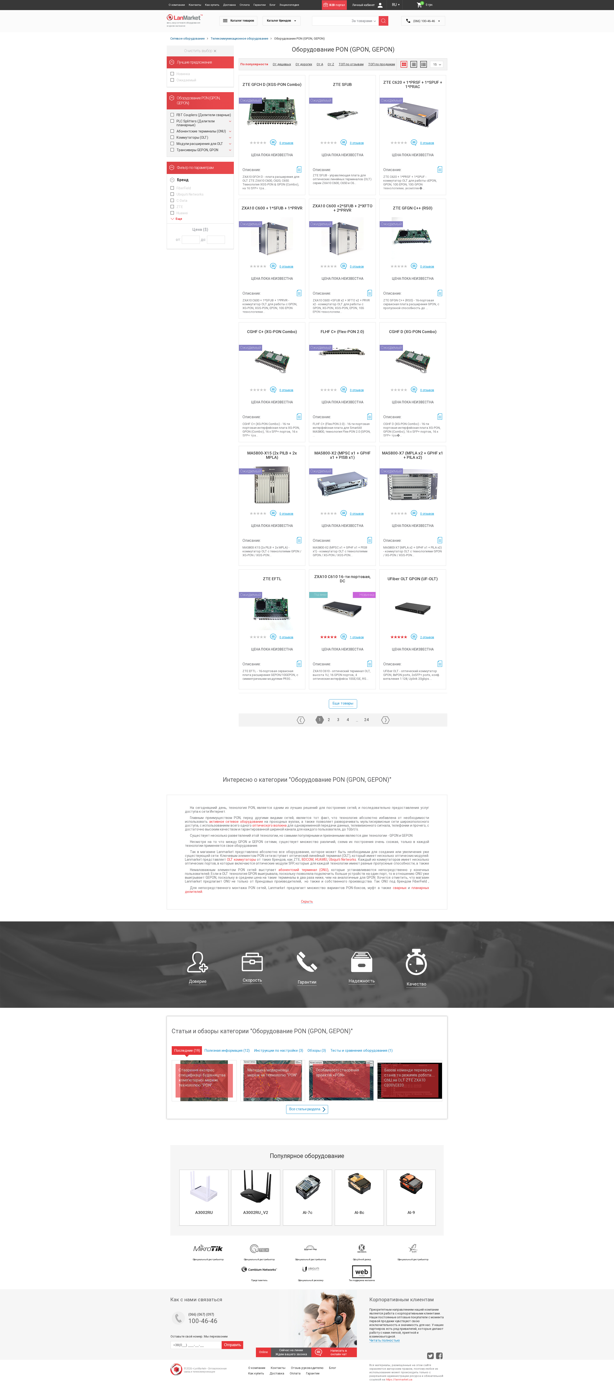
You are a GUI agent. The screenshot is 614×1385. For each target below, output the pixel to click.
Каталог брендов (279, 20)
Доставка (229, 4)
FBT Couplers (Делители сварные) (204, 115)
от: (178, 239)
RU (396, 4)
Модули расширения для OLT (200, 144)
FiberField (184, 188)
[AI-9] (411, 1186)
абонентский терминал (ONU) (303, 870)
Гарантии (260, 4)
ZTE (180, 207)
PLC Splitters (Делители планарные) (196, 123)
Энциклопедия (289, 4)
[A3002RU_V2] (255, 1186)
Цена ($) (200, 229)
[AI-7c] (307, 1186)
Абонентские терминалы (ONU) (201, 131)
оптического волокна (269, 825)
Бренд (183, 180)
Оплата (245, 4)
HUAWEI (321, 859)
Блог (273, 4)
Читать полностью (384, 1340)
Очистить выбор (198, 50)
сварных (400, 888)
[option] (203, 1198)
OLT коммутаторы (241, 859)
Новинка (183, 74)
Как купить (212, 4)
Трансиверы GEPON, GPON (197, 150)
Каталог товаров (242, 20)
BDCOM (307, 859)
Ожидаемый (186, 80)
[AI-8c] (359, 1186)
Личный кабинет (363, 5)
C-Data (182, 201)
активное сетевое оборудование (236, 822)
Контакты (195, 4)
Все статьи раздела (304, 1109)
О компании (177, 4)
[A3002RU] (204, 1186)
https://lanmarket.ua (399, 1379)
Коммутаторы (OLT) (192, 137)
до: (203, 239)
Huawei (182, 213)
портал (337, 5)
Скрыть (307, 901)
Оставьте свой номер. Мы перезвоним (199, 1336)
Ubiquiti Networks (190, 194)
